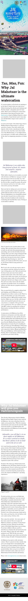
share (26, 47)
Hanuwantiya (4, 115)
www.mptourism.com (13, 556)
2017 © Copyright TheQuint (14, 595)
